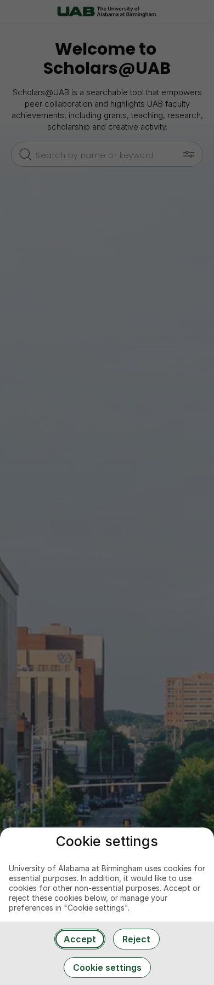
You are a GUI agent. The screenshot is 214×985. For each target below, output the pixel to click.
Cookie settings (107, 967)
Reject (136, 939)
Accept (80, 939)
